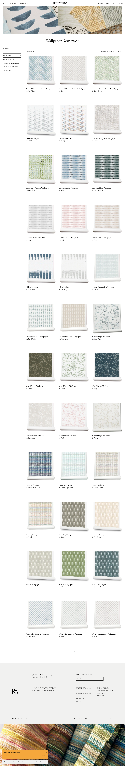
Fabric (4, 3)
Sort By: (103, 51)
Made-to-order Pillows (12, 63)
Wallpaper (13, 3)
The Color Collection (11, 66)
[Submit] (101, 679)
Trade (107, 3)
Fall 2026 (8, 70)
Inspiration (24, 3)
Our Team (21, 718)
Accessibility (109, 718)
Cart (121, 3)
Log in (114, 3)
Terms (93, 718)
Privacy (100, 718)
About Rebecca (36, 718)
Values (28, 718)
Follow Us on (83, 702)
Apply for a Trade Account (40, 681)
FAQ (74, 718)
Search (100, 3)
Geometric (29, 51)
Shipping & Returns (83, 718)
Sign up (44, 755)
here (111, 690)
